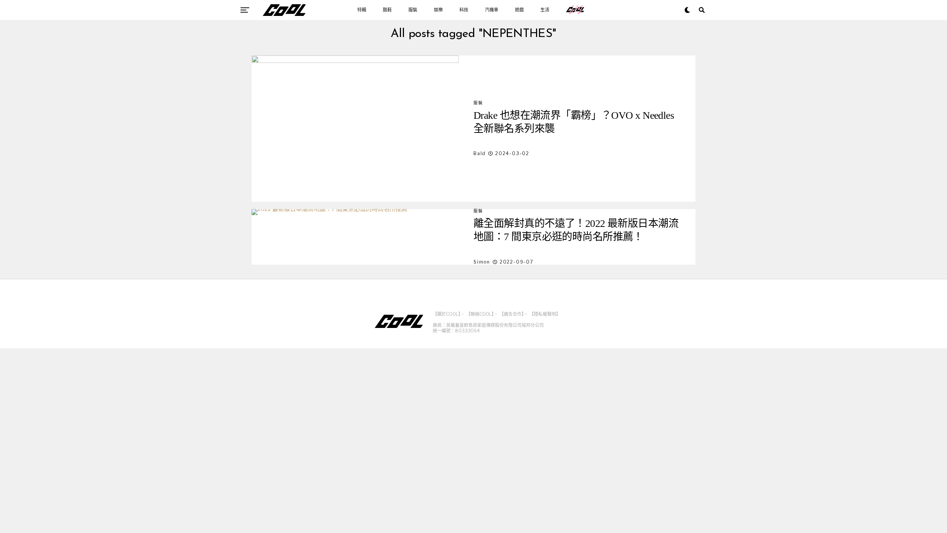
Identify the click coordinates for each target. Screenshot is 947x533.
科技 (463, 10)
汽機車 (491, 10)
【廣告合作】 (511, 314)
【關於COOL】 (447, 314)
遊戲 (519, 10)
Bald (480, 153)
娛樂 (438, 10)
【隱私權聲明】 (544, 314)
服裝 (412, 10)
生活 (544, 10)
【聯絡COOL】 (480, 314)
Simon (482, 262)
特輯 (361, 10)
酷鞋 (387, 10)
